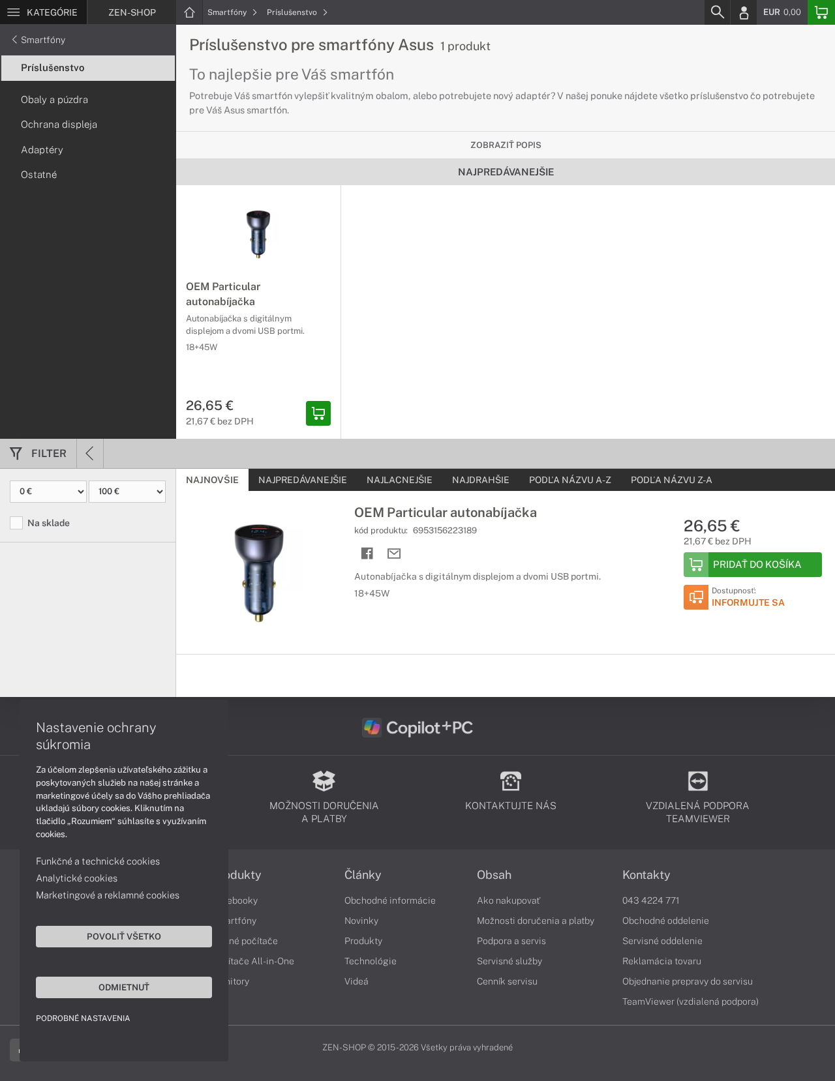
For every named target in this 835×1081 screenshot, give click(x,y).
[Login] (744, 12)
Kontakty (646, 875)
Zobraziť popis (505, 145)
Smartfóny (228, 12)
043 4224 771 (651, 900)
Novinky (361, 920)
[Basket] (821, 12)
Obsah (494, 875)
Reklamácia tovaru (661, 961)
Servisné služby (509, 961)
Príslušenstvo (293, 12)
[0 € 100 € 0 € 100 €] (88, 492)
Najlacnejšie (400, 480)
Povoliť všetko (124, 936)
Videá (356, 981)
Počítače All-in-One (253, 961)
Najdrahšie (480, 480)
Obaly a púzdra (54, 99)
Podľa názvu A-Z (570, 480)
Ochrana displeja (59, 124)
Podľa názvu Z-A (671, 480)
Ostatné (39, 174)
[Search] (717, 12)
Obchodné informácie (390, 900)
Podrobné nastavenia (83, 1018)
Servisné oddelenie (662, 941)
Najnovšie (212, 480)
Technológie (370, 961)
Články (363, 875)
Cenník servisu (507, 981)
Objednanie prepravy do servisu (687, 981)
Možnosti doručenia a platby (535, 920)
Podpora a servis (511, 941)
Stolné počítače (245, 941)
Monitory (230, 981)
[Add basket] (318, 413)
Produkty (237, 875)
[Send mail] (394, 554)
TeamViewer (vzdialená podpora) (690, 1001)
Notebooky (235, 900)
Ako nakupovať (508, 900)
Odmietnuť (124, 987)
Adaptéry (42, 149)
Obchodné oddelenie (665, 920)
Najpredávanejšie (302, 480)
